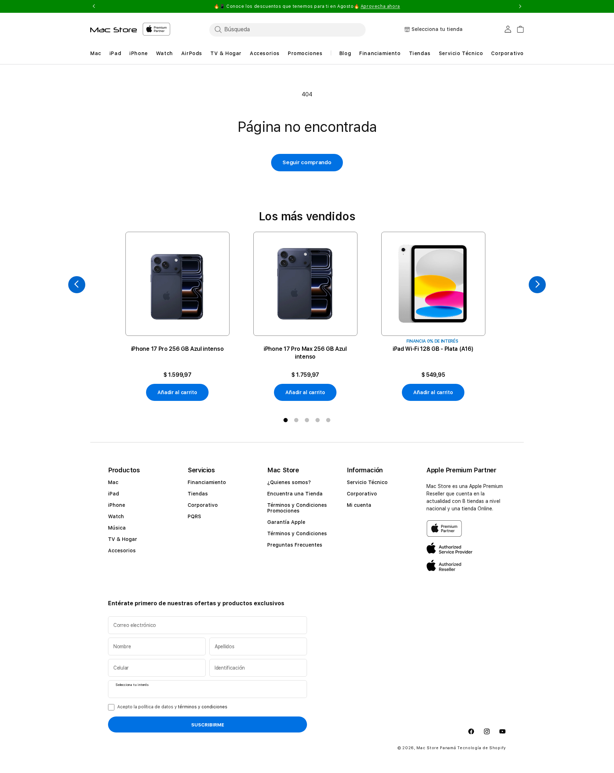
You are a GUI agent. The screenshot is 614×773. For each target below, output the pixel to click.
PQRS (194, 516)
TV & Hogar (122, 539)
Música (117, 528)
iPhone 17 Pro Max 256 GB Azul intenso (305, 352)
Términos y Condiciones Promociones (297, 508)
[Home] (113, 29)
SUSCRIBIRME (207, 725)
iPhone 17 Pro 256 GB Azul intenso (177, 348)
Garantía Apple (286, 522)
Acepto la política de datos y (172, 706)
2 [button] (296, 420)
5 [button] (328, 420)
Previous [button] (93, 6)
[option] (177, 316)
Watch (116, 516)
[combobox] (287, 29)
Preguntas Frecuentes (294, 545)
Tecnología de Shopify (481, 748)
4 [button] (317, 420)
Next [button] (520, 6)
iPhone (116, 505)
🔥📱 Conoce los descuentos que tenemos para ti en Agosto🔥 (307, 6)
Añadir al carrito (177, 392)
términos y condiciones (202, 706)
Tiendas (198, 493)
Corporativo (203, 505)
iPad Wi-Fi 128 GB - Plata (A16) (433, 348)
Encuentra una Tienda (295, 493)
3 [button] (307, 420)
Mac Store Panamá (436, 748)
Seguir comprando (306, 162)
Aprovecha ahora (380, 6)
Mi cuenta (359, 505)
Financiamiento (207, 482)
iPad (113, 493)
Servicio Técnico (367, 482)
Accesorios (122, 550)
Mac (113, 482)
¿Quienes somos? (289, 482)
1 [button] (285, 420)
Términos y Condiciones (297, 533)
